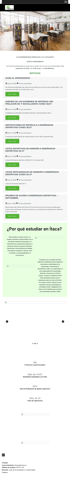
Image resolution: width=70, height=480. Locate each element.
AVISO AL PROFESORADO (17, 78)
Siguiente (63, 321)
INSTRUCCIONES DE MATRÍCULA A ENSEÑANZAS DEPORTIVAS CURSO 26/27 (29, 126)
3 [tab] (37, 343)
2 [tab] (35, 343)
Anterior (7, 321)
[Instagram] (3, 455)
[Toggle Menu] (65, 2)
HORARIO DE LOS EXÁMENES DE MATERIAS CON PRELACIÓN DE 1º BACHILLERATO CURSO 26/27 (29, 102)
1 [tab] (32, 343)
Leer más (12, 94)
